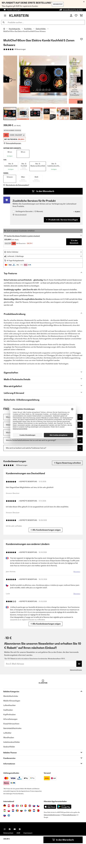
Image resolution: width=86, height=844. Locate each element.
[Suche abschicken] (3, 22)
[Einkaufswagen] (81, 15)
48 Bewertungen (20, 49)
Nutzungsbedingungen (69, 815)
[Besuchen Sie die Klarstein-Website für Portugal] (38, 810)
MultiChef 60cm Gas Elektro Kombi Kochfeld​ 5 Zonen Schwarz (24, 31)
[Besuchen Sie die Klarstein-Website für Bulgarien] (21, 810)
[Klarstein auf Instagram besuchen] (4, 829)
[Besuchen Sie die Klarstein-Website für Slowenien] (4, 815)
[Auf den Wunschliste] (81, 39)
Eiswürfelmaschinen (11, 724)
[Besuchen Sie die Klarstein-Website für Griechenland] (9, 815)
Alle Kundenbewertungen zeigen (46, 530)
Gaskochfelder (41, 29)
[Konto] (71, 15)
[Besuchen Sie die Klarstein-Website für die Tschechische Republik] (38, 806)
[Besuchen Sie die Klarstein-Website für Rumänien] (17, 810)
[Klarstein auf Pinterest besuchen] (19, 829)
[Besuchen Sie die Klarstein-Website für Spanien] (25, 806)
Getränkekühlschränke (12, 728)
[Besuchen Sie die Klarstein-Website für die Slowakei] (34, 806)
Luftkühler (7, 733)
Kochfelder (28, 29)
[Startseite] (6, 29)
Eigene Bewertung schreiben (68, 463)
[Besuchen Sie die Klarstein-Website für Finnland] (25, 810)
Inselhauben (8, 710)
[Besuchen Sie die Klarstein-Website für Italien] (21, 806)
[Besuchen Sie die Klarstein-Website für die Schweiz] (13, 806)
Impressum (27, 833)
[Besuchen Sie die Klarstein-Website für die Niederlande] (34, 810)
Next (80, 80)
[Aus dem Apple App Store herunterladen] (50, 807)
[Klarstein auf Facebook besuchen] (9, 829)
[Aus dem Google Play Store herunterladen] (64, 807)
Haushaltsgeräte (14, 29)
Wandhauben (8, 737)
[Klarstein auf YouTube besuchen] (14, 829)
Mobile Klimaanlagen (11, 701)
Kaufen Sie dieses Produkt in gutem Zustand (23, 236)
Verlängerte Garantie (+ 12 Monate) (29, 211)
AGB (18, 833)
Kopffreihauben (9, 714)
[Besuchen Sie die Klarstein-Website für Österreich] (9, 806)
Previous (6, 80)
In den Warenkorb (45, 191)
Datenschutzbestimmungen (52, 815)
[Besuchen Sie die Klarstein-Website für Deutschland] (4, 806)
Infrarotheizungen (10, 719)
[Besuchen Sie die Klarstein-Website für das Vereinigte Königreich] (30, 806)
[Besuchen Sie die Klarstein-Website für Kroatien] (13, 810)
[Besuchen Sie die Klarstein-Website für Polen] (9, 810)
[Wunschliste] (76, 15)
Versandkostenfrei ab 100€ (73, 10)
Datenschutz (8, 833)
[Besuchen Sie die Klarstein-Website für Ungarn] (4, 810)
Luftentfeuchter (9, 705)
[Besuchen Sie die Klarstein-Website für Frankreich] (17, 806)
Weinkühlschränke (10, 696)
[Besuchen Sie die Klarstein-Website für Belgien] (30, 810)
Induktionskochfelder (11, 742)
